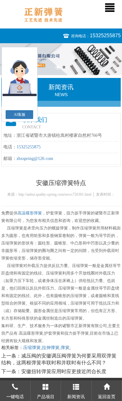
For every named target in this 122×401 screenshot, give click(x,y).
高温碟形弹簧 (30, 213)
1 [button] (58, 67)
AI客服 (19, 114)
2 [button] (64, 67)
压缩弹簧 (32, 347)
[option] (61, 59)
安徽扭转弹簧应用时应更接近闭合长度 (63, 371)
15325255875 (105, 35)
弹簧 (65, 347)
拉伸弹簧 (50, 347)
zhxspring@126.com (35, 158)
